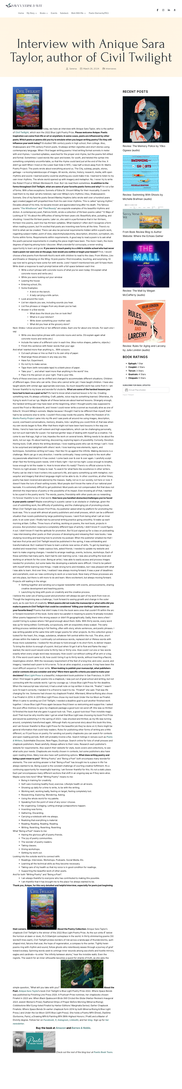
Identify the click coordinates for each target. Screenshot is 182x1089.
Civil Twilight (22, 132)
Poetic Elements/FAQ (99, 13)
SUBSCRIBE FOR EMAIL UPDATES (136, 385)
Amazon (61, 1027)
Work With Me (77, 13)
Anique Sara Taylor (28, 991)
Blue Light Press (32, 675)
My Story (31, 13)
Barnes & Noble (81, 1027)
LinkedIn (74, 1020)
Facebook (49, 1020)
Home (21, 13)
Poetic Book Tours (103, 1052)
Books (43, 13)
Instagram (63, 1020)
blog (90, 1020)
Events (54, 13)
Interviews (111, 68)
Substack (64, 13)
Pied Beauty (50, 208)
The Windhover (29, 208)
